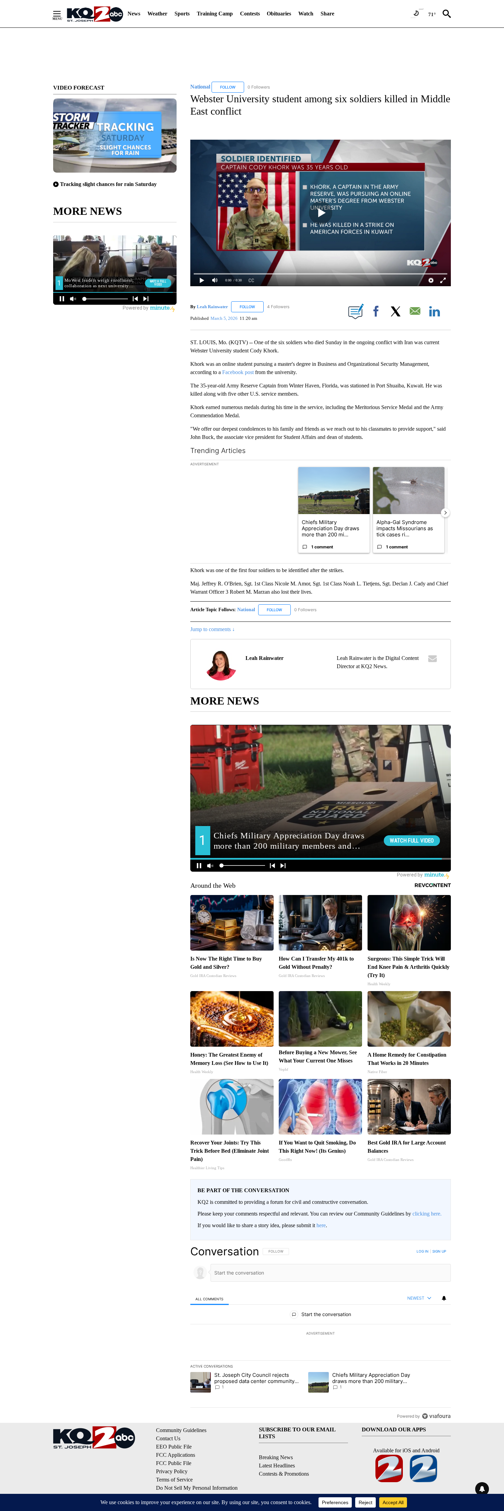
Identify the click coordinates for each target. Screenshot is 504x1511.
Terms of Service (174, 1480)
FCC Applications (175, 1455)
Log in (423, 1251)
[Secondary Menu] (62, 13)
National (246, 609)
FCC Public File (173, 1463)
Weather (157, 13)
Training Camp (215, 13)
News (134, 13)
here (321, 1225)
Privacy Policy (172, 1471)
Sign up (439, 1251)
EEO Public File (174, 1447)
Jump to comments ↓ (212, 629)
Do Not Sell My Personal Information (197, 1488)
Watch (305, 13)
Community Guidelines (181, 1430)
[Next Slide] (445, 512)
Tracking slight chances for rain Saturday (108, 184)
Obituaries (279, 13)
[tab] (209, 1298)
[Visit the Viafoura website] (436, 1416)
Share (327, 13)
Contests (250, 13)
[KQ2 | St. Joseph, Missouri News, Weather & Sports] (94, 13)
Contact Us (168, 1438)
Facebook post (238, 372)
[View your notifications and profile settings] (444, 1298)
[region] (320, 1333)
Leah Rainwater (212, 306)
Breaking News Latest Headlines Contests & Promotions (284, 1465)
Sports (182, 13)
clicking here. (427, 1214)
